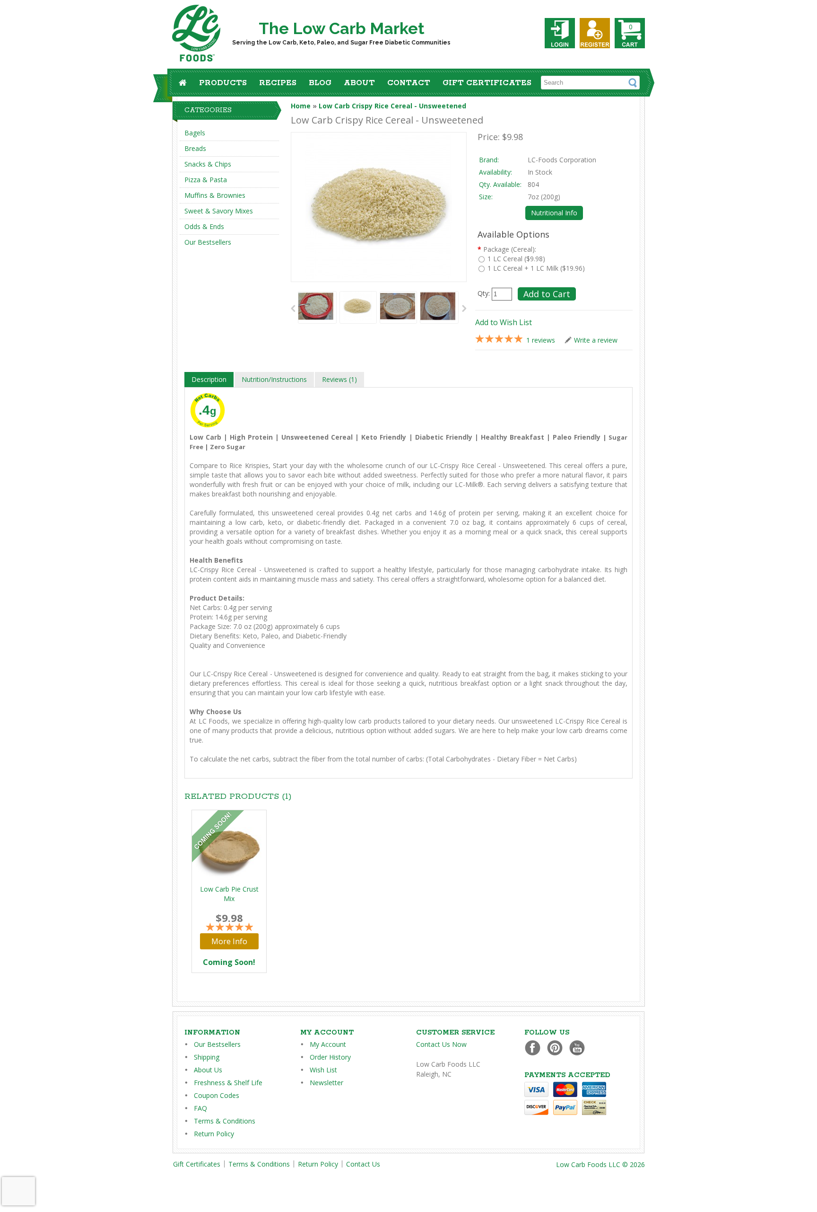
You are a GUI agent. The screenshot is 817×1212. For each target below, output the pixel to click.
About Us (208, 1069)
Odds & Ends (204, 226)
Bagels (194, 132)
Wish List (323, 1069)
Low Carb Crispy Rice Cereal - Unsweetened (392, 105)
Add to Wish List (503, 322)
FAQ (200, 1108)
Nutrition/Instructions (274, 379)
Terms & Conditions (224, 1120)
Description (208, 379)
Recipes (277, 83)
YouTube (579, 1047)
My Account (328, 1044)
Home (301, 105)
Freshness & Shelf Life (228, 1082)
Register (595, 33)
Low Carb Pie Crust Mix (229, 894)
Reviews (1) (339, 379)
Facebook (535, 1047)
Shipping (206, 1057)
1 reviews (540, 340)
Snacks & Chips (207, 163)
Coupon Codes (216, 1095)
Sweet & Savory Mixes (218, 210)
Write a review (595, 340)
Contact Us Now (441, 1044)
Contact (408, 83)
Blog (320, 83)
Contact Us (363, 1163)
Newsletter (326, 1082)
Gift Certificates (487, 83)
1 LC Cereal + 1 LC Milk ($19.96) (536, 268)
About (359, 83)
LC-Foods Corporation (562, 159)
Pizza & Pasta (205, 179)
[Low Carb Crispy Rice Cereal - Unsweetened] (315, 307)
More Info (229, 941)
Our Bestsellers (207, 242)
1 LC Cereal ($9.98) (516, 258)
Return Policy (214, 1133)
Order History (330, 1057)
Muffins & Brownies (214, 195)
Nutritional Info (554, 212)
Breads (195, 148)
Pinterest (557, 1047)
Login (560, 33)
